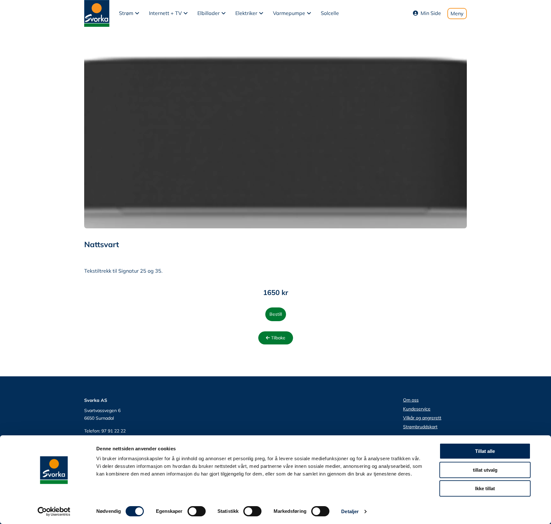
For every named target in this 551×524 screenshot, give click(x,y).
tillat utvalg (485, 470)
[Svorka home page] (96, 13)
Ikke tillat (485, 488)
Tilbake (277, 338)
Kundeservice (416, 409)
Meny (457, 13)
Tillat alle (485, 451)
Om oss (411, 400)
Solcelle (330, 13)
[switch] (196, 511)
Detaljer (350, 511)
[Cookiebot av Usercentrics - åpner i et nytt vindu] (54, 511)
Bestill (275, 314)
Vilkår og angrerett (422, 418)
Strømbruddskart (420, 427)
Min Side (431, 13)
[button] (129, 13)
